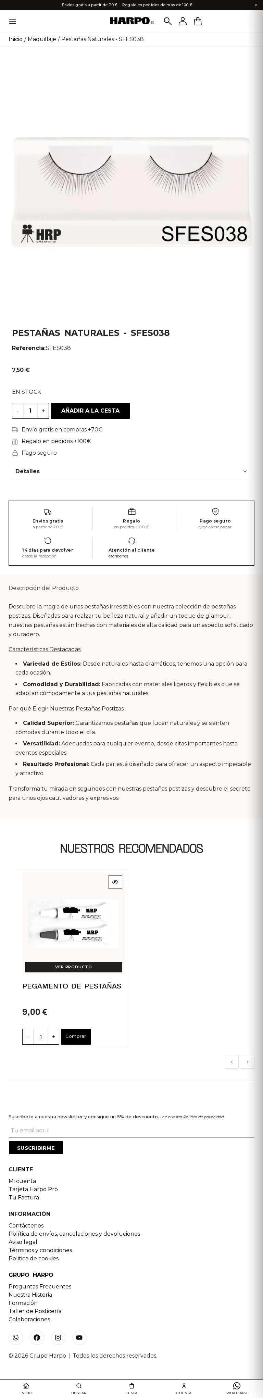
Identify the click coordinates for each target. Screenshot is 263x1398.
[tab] (44, 588)
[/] (131, 21)
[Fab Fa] (37, 1338)
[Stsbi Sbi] (16, 1338)
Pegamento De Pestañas (71, 986)
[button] (232, 1062)
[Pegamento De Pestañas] (73, 923)
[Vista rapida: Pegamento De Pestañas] (115, 882)
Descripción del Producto (44, 588)
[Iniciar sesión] (183, 21)
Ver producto (73, 967)
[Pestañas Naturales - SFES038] (132, 191)
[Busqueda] (168, 21)
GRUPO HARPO (31, 1275)
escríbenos (118, 556)
